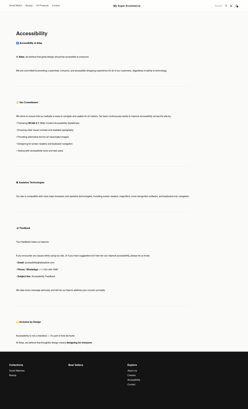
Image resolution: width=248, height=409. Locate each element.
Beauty (29, 5)
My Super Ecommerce (126, 6)
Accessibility (133, 379)
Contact (56, 5)
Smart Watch (15, 5)
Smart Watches (17, 370)
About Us (132, 370)
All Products (42, 5)
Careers (131, 375)
